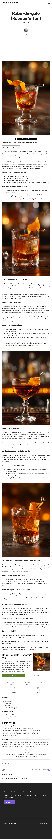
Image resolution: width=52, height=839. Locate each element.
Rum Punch (7, 770)
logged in (12, 778)
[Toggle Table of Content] (17, 147)
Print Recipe (32, 139)
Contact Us (9, 802)
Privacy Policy (43, 823)
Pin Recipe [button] (39, 675)
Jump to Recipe (21, 139)
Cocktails (26, 22)
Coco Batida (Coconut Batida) (40, 770)
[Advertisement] (26, 49)
